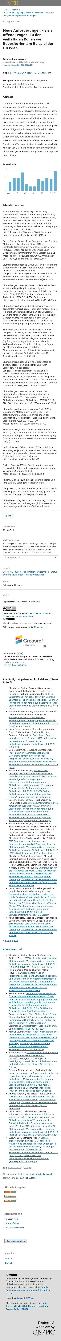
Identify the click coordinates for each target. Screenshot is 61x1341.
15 (25, 1167)
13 (19, 1167)
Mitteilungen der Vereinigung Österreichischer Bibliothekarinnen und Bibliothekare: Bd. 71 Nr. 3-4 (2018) (29, 1046)
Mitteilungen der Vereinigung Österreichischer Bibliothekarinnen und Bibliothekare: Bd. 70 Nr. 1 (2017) (33, 1025)
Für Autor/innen (11, 1223)
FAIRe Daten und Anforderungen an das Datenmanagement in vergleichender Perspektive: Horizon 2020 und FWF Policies (30, 755)
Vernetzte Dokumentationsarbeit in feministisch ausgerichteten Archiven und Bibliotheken (33, 805)
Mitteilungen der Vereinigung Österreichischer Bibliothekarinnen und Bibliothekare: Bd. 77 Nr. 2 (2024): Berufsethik (33, 1104)
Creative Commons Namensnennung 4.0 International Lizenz (28, 1290)
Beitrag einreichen (16, 1241)
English (8, 1258)
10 (10, 1167)
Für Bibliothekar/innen (14, 1227)
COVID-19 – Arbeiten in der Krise (40, 958)
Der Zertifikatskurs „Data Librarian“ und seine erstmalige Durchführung (32, 923)
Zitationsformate (12, 557)
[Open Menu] (3, 3)
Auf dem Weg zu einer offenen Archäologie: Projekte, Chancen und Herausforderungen (33, 1055)
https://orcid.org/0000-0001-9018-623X (18, 65)
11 (13, 1167)
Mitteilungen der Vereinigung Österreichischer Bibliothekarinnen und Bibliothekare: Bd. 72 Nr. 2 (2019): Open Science (33, 723)
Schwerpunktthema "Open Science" (27, 717)
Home (5, 9)
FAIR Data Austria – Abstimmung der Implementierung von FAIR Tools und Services (32, 842)
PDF (9, 516)
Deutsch (8, 1263)
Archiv (15, 9)
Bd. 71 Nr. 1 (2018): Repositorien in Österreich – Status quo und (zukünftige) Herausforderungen (28, 14)
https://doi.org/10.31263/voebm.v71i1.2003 (29, 73)
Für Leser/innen (11, 1219)
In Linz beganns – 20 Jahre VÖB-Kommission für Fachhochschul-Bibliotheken (32, 1096)
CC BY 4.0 (38, 627)
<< (4, 1167)
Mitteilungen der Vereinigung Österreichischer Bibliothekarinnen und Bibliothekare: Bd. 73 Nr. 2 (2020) (33, 705)
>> (16, 940)
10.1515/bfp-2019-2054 (15, 665)
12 (16, 1167)
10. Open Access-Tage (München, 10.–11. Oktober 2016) (30, 736)
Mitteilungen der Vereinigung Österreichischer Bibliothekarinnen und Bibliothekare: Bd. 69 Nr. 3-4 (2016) (33, 742)
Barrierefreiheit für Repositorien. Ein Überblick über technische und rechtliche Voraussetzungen (33, 698)
